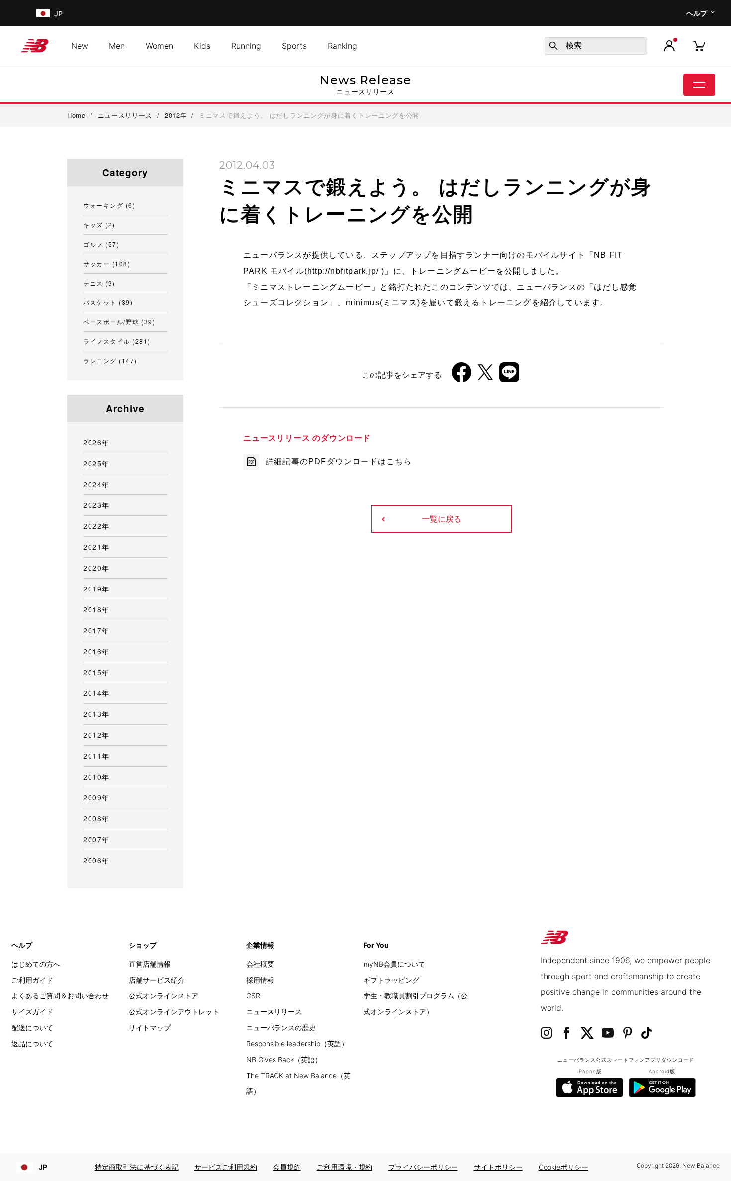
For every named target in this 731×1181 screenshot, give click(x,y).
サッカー (106, 263)
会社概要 (260, 964)
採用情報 (260, 980)
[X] (485, 376)
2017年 (96, 630)
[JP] (42, 13)
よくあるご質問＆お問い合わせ (60, 995)
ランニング (110, 360)
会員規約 (287, 1167)
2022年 (96, 526)
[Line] (509, 376)
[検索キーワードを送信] (553, 46)
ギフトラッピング (391, 980)
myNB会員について (394, 964)
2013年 (96, 714)
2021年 (96, 547)
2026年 (96, 442)
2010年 (96, 777)
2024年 (96, 484)
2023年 (96, 505)
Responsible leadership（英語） (297, 1043)
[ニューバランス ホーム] (38, 46)
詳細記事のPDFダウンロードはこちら (339, 461)
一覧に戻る (441, 519)
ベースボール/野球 (119, 321)
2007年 (96, 839)
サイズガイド (32, 1011)
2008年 (96, 818)
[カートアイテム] (699, 45)
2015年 (96, 672)
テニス (99, 283)
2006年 (96, 860)
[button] (669, 46)
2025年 (96, 463)
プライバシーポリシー (423, 1167)
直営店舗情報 (150, 964)
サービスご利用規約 (225, 1167)
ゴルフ (101, 244)
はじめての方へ (35, 964)
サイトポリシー (498, 1167)
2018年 (96, 609)
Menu (699, 85)
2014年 (96, 693)
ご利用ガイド (32, 980)
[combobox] (596, 46)
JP (43, 1167)
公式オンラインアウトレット (174, 1011)
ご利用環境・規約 (344, 1167)
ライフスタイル (117, 341)
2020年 (96, 568)
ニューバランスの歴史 (281, 1027)
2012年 (96, 735)
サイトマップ (150, 1027)
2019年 (96, 588)
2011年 (96, 756)
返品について (32, 1043)
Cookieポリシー (563, 1167)
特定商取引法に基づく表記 (137, 1167)
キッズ (99, 224)
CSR (253, 995)
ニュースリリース (274, 1011)
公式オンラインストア (163, 995)
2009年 (96, 797)
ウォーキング (109, 205)
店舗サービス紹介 (156, 980)
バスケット (108, 302)
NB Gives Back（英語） (284, 1059)
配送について (32, 1027)
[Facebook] (461, 376)
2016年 (96, 651)
